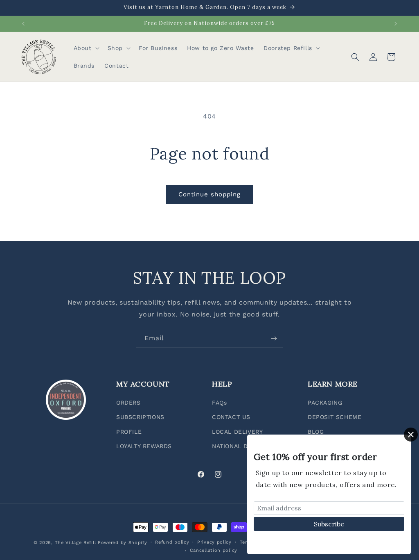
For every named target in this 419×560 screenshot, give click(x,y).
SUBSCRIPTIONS (140, 417)
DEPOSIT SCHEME (334, 417)
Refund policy (172, 542)
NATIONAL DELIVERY (242, 446)
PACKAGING (325, 402)
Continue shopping (209, 194)
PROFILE (129, 431)
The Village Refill (75, 542)
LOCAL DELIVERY (237, 431)
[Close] (411, 435)
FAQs (219, 402)
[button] (86, 48)
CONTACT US (231, 417)
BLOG (316, 431)
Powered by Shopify (122, 542)
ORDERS (128, 402)
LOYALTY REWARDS (144, 446)
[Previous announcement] (23, 24)
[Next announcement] (396, 24)
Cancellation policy (213, 550)
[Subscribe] (274, 338)
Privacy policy (214, 542)
